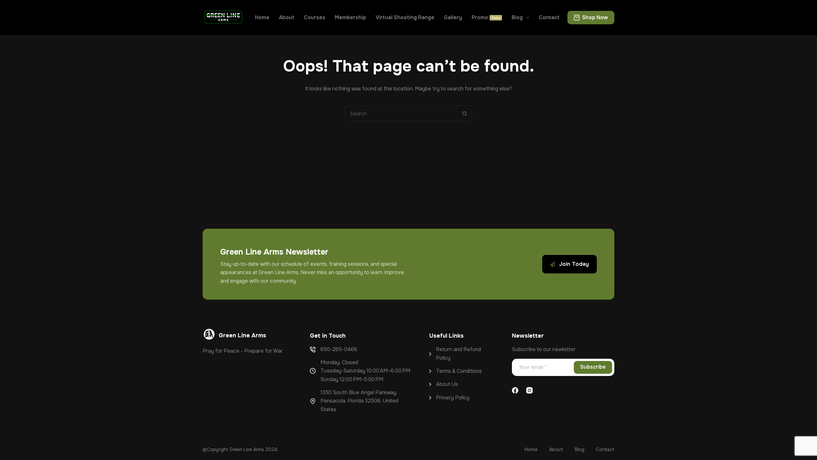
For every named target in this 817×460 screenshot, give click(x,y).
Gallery (453, 17)
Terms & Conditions (459, 371)
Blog (517, 17)
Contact (549, 17)
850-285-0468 (338, 349)
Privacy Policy (452, 397)
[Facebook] (515, 390)
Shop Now (595, 17)
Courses (314, 17)
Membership (350, 17)
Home (262, 17)
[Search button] (464, 113)
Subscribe (593, 367)
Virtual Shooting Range (405, 17)
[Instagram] (529, 390)
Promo (486, 17)
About (286, 17)
